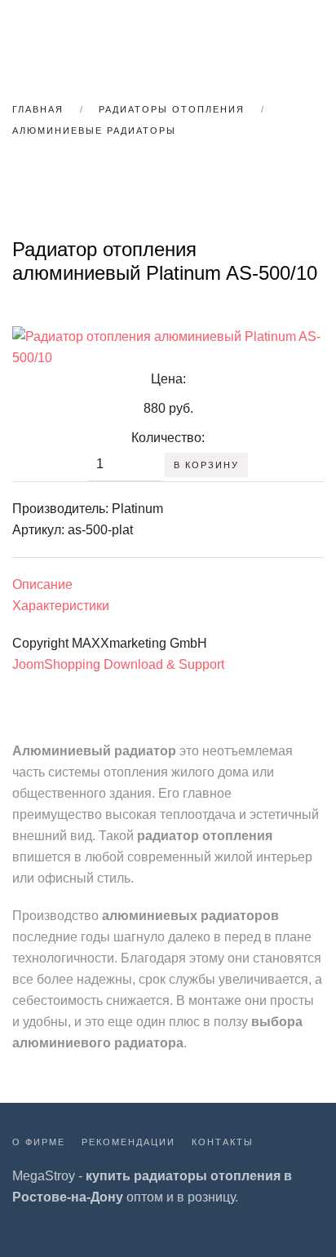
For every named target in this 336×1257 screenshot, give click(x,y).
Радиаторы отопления (172, 109)
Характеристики (60, 606)
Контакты (223, 1142)
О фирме (38, 1142)
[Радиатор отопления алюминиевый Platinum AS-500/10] (168, 346)
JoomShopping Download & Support (118, 664)
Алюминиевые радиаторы (94, 130)
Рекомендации (128, 1142)
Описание (42, 584)
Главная (38, 109)
